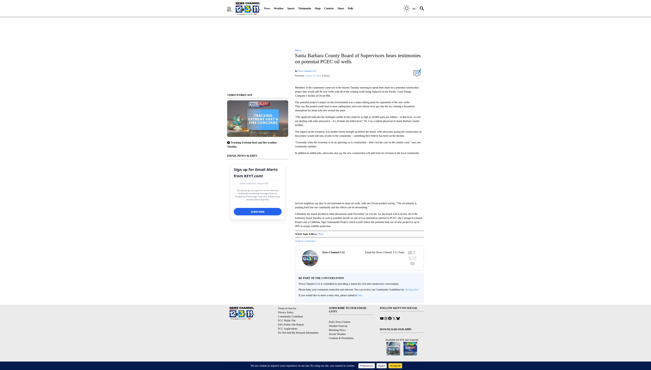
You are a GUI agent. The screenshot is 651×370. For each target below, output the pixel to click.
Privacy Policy (286, 312)
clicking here (412, 289)
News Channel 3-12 (307, 71)
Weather (279, 8)
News (267, 8)
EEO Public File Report (291, 324)
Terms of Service (287, 308)
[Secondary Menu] (231, 8)
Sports (291, 8)
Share (340, 8)
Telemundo (304, 8)
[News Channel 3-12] (247, 8)
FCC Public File (286, 320)
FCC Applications (287, 328)
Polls (350, 8)
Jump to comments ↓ (306, 241)
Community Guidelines (290, 316)
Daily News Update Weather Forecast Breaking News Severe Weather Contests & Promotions (341, 330)
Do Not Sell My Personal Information (298, 332)
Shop (318, 8)
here (359, 295)
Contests (329, 8)
